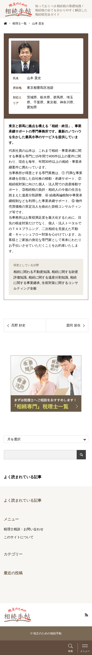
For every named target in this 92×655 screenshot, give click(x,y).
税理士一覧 (20, 23)
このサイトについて (18, 537)
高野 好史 (18, 325)
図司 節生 (74, 325)
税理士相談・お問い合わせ (23, 529)
